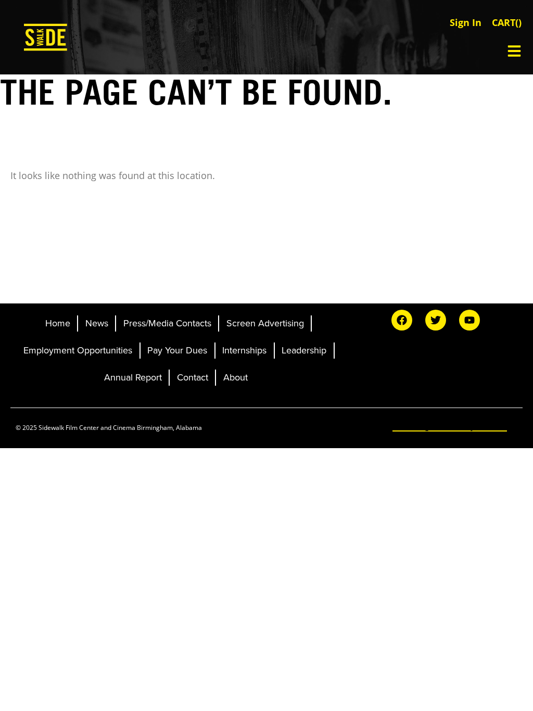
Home (57, 323)
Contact (192, 377)
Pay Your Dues (177, 350)
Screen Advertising (265, 323)
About (235, 377)
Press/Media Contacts (167, 323)
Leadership (304, 350)
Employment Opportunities (77, 350)
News (96, 323)
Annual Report (133, 377)
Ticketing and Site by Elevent (449, 426)
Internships (244, 350)
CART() (507, 22)
